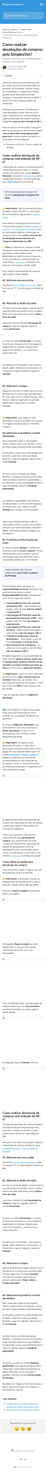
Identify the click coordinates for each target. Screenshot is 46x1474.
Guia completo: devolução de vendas (22, 1409)
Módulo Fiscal (25, 29)
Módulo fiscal (30, 176)
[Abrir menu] (41, 4)
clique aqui (12, 181)
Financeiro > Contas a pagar (23, 754)
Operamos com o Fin (24, 1467)
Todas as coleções (9, 29)
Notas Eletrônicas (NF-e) (12, 32)
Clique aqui (20, 262)
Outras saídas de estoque (24, 285)
